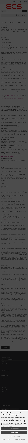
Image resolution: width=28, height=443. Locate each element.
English (8, 439)
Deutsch (3, 439)
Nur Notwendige (14, 432)
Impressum (24, 441)
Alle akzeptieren (14, 428)
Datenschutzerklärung (20, 439)
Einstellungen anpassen (14, 436)
